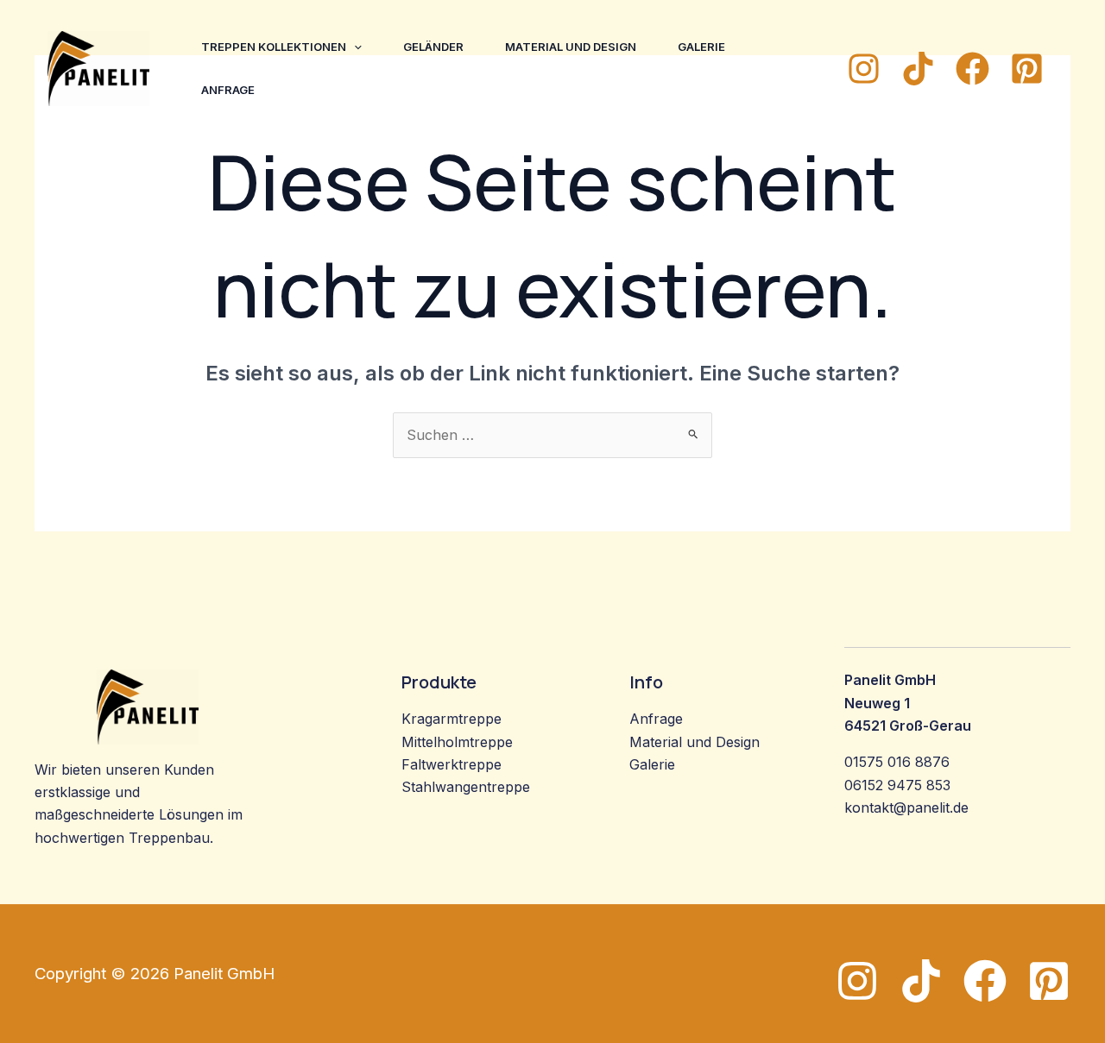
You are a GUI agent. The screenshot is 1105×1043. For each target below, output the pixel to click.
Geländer (433, 46)
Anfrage (228, 90)
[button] (354, 46)
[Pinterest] (1027, 68)
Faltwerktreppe (451, 764)
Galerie (701, 46)
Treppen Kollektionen (273, 46)
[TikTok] (918, 68)
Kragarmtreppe (451, 718)
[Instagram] (864, 68)
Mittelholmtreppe (457, 742)
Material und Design (570, 46)
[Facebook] (972, 68)
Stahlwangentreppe (465, 786)
